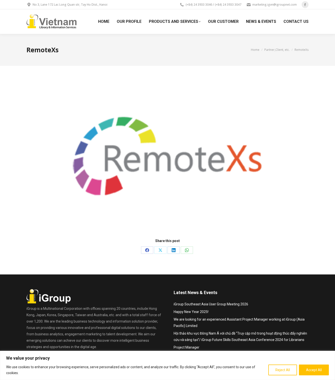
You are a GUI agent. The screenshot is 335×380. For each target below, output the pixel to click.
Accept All (314, 370)
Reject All (282, 370)
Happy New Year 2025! (191, 312)
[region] (167, 365)
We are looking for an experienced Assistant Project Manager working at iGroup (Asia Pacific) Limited (239, 322)
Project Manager (186, 347)
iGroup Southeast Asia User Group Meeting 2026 (211, 304)
